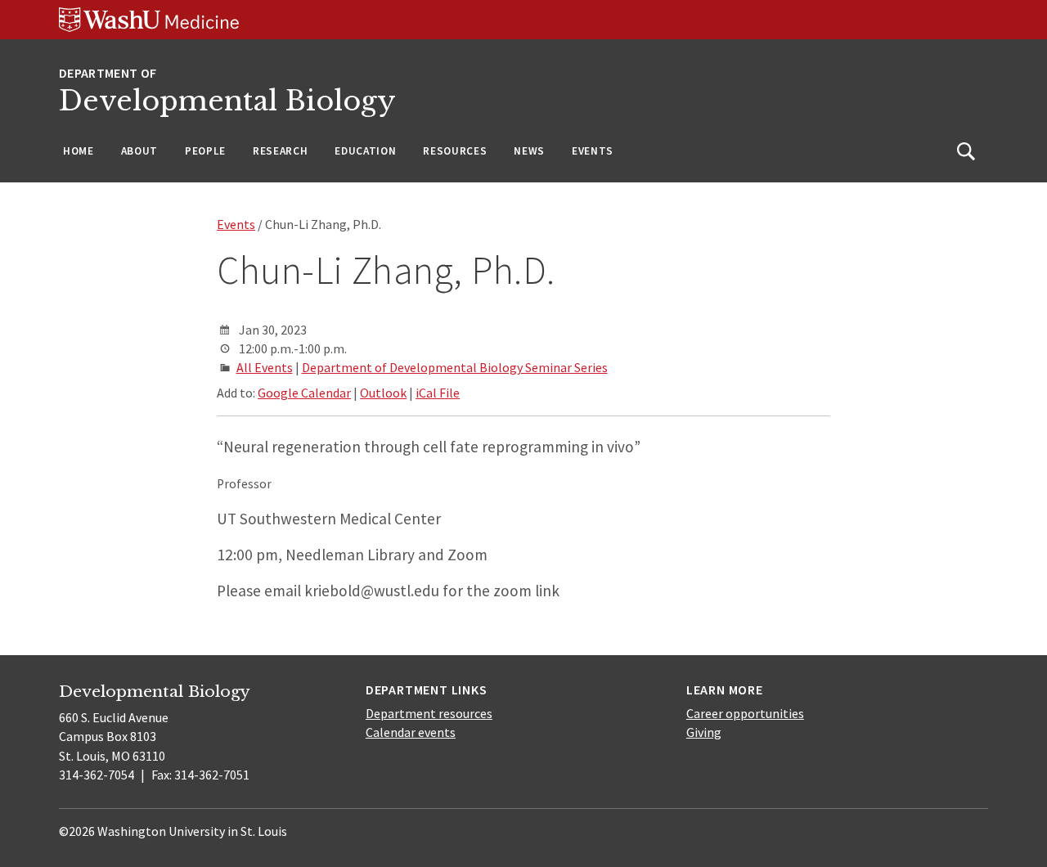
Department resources (429, 713)
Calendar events (411, 732)
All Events (264, 367)
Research (280, 151)
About (139, 151)
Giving (703, 732)
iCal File (438, 392)
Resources (455, 151)
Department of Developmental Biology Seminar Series (455, 367)
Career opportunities (745, 713)
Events (592, 151)
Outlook (383, 392)
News (529, 151)
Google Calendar (304, 392)
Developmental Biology (227, 101)
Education (365, 151)
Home (78, 151)
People (205, 151)
